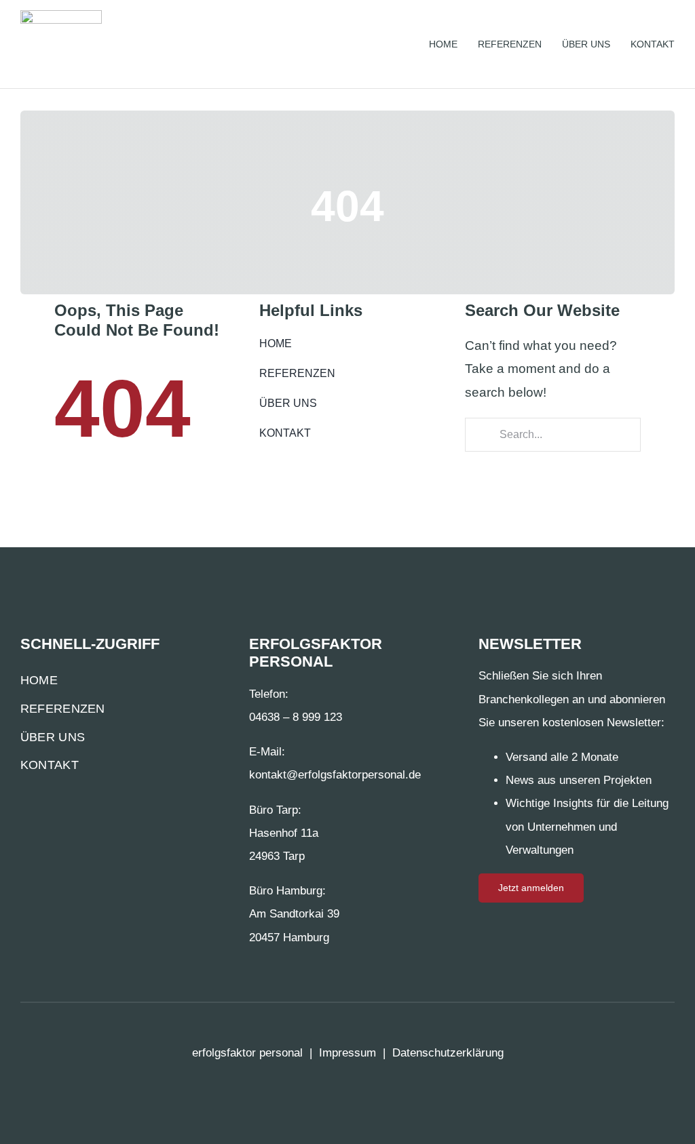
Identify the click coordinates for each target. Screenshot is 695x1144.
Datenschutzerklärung (448, 1052)
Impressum (347, 1052)
